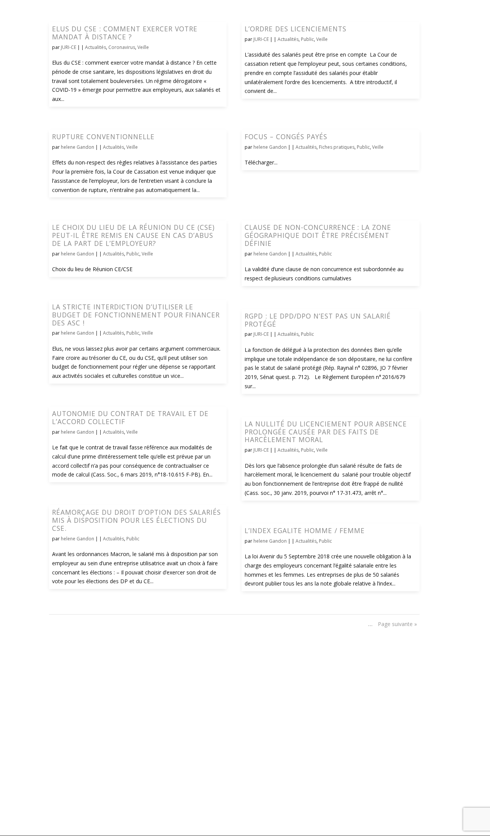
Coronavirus (121, 47)
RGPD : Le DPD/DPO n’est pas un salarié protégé (318, 320)
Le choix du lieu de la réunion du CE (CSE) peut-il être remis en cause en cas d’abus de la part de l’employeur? (133, 235)
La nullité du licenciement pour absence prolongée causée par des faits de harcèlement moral (326, 431)
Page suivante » (397, 624)
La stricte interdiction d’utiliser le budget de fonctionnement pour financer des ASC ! (136, 314)
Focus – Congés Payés (286, 136)
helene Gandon (77, 147)
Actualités (95, 47)
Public (307, 39)
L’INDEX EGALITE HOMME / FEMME (305, 530)
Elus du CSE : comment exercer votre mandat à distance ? (125, 32)
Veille (143, 47)
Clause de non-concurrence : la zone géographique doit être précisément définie (318, 235)
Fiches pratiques (336, 147)
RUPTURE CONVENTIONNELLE (103, 136)
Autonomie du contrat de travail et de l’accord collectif (130, 417)
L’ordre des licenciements (295, 28)
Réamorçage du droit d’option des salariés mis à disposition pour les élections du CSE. (136, 520)
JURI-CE (68, 47)
